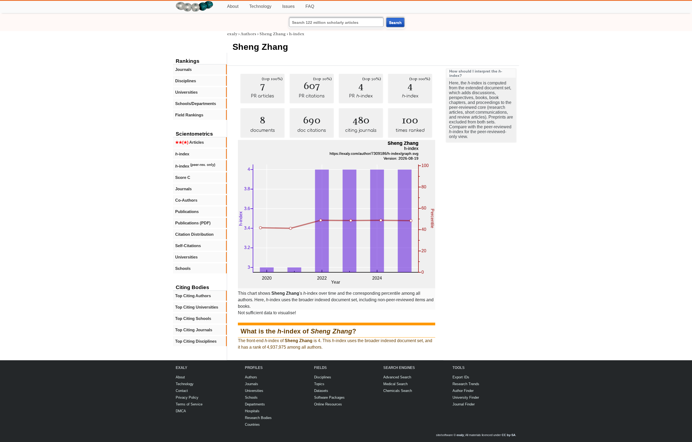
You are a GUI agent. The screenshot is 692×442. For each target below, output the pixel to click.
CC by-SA (508, 435)
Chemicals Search (397, 391)
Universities (186, 92)
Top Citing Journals (193, 330)
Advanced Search (397, 377)
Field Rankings (189, 115)
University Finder (466, 397)
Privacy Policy (187, 397)
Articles (189, 142)
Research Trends (466, 384)
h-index (296, 34)
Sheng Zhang (273, 34)
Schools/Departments (195, 103)
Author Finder (463, 391)
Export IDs (461, 377)
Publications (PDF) (193, 223)
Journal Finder (464, 404)
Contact (182, 391)
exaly (232, 34)
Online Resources (328, 404)
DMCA (181, 411)
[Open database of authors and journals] (194, 3)
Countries (252, 425)
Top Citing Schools (193, 318)
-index (182, 154)
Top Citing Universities (196, 307)
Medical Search (395, 384)
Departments (255, 404)
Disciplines (185, 80)
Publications (187, 211)
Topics (319, 384)
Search (395, 22)
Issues (288, 6)
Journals (183, 69)
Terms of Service (189, 404)
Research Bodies (258, 418)
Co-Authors (186, 200)
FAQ (309, 6)
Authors (248, 34)
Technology (260, 6)
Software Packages (329, 397)
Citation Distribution (194, 234)
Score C (182, 177)
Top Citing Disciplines (196, 341)
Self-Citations (188, 245)
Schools (183, 268)
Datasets (321, 391)
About (232, 6)
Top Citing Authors (193, 295)
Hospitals (252, 411)
